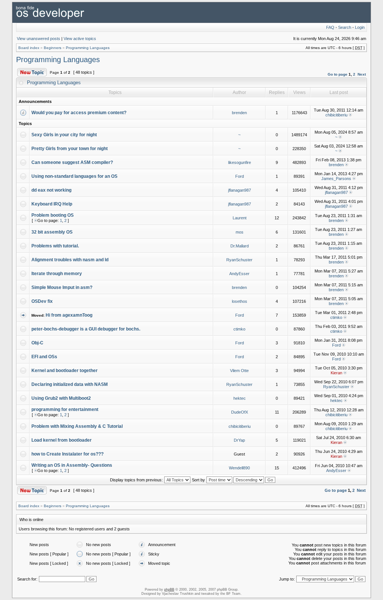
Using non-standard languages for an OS (74, 176)
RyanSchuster (239, 260)
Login (360, 27)
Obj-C (37, 342)
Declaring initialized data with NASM (69, 384)
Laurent (239, 218)
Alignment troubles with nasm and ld (69, 259)
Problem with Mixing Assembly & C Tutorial (77, 426)
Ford (239, 176)
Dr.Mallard (239, 246)
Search (344, 27)
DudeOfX (239, 412)
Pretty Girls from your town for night (69, 148)
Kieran (336, 373)
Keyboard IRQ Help (51, 204)
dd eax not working (51, 190)
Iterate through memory (56, 273)
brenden (239, 112)
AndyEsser (239, 273)
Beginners (52, 48)
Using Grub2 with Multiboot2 (61, 398)
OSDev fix (42, 301)
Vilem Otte (239, 370)
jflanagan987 (239, 190)
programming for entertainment (64, 409)
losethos (239, 301)
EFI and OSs (44, 356)
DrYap (239, 440)
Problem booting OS (52, 215)
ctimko (336, 317)
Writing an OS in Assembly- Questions (71, 465)
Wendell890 (239, 468)
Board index (28, 48)
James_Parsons (336, 178)
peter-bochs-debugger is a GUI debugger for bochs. (85, 329)
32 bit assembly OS (52, 232)
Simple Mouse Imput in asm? (61, 287)
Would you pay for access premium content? (78, 112)
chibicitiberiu (336, 115)
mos (239, 232)
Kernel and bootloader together (64, 370)
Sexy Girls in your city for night (64, 134)
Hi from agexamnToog (69, 315)
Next (362, 74)
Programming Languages (88, 48)
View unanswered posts (38, 38)
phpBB (169, 589)
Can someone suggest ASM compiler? (72, 162)
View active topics (80, 38)
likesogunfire (239, 162)
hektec (239, 398)
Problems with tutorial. (55, 246)
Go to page (337, 74)
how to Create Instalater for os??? (67, 454)
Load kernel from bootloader (61, 440)
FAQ (330, 27)
